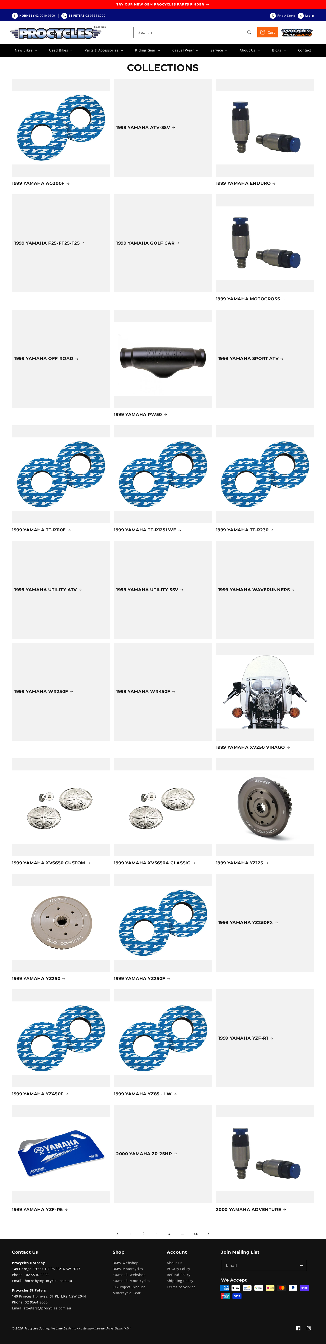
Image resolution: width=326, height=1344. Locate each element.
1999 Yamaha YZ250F (139, 978)
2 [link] (143, 1233)
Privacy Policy (178, 1269)
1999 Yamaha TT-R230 (242, 530)
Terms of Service (181, 1287)
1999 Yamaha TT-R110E (39, 530)
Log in (309, 16)
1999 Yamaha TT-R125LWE (145, 530)
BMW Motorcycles (128, 1269)
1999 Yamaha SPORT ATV (248, 358)
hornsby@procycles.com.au (48, 1280)
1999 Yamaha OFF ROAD (44, 358)
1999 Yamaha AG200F (38, 183)
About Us (175, 1263)
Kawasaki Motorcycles (131, 1280)
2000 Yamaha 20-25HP (144, 1153)
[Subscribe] (301, 1265)
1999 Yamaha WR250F (41, 691)
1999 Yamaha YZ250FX (245, 922)
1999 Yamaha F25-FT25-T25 (47, 243)
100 (195, 1233)
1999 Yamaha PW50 (138, 414)
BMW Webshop (126, 1263)
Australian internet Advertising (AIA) (105, 1328)
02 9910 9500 (37, 1274)
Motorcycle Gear (127, 1293)
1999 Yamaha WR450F (143, 691)
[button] (25, 50)
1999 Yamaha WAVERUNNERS (254, 589)
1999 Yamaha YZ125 (239, 863)
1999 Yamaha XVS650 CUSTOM (48, 863)
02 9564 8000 (36, 1302)
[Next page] (208, 1234)
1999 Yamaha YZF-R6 (37, 1209)
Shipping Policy (180, 1280)
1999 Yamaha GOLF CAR (145, 243)
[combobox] (194, 32)
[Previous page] (118, 1234)
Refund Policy (178, 1274)
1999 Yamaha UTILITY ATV (45, 589)
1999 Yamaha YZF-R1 (243, 1038)
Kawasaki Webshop (129, 1274)
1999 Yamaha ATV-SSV (143, 127)
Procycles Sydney (37, 1328)
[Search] (249, 32)
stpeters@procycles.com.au (47, 1308)
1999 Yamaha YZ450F (38, 1094)
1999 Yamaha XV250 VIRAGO (250, 747)
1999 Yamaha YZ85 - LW (143, 1094)
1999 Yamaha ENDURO (243, 183)
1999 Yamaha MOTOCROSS (248, 299)
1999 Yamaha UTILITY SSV (147, 589)
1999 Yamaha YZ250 (36, 978)
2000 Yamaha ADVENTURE (248, 1209)
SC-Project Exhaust (129, 1287)
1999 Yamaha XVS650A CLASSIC (152, 863)
